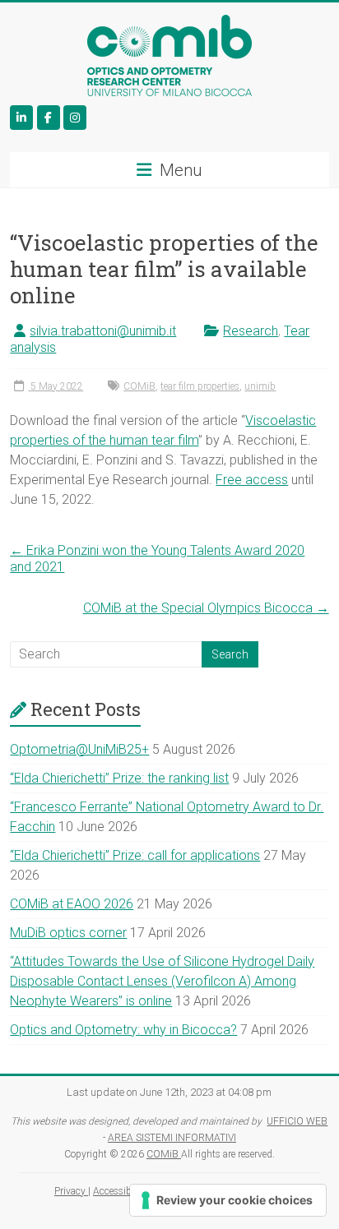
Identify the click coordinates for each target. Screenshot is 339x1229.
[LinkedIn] (21, 117)
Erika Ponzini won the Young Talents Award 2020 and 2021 (157, 559)
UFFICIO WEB (297, 1121)
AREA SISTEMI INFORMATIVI (172, 1138)
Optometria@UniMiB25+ (79, 749)
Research (250, 331)
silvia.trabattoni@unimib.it (103, 331)
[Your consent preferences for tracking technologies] (228, 1200)
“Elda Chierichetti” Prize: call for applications (135, 855)
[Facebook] (48, 117)
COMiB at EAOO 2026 (71, 904)
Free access (252, 479)
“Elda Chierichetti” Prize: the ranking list (119, 778)
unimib (260, 386)
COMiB (139, 386)
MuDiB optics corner (68, 932)
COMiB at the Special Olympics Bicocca (206, 608)
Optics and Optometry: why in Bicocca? (123, 1029)
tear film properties (199, 386)
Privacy (71, 1191)
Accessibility (121, 1191)
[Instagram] (74, 117)
